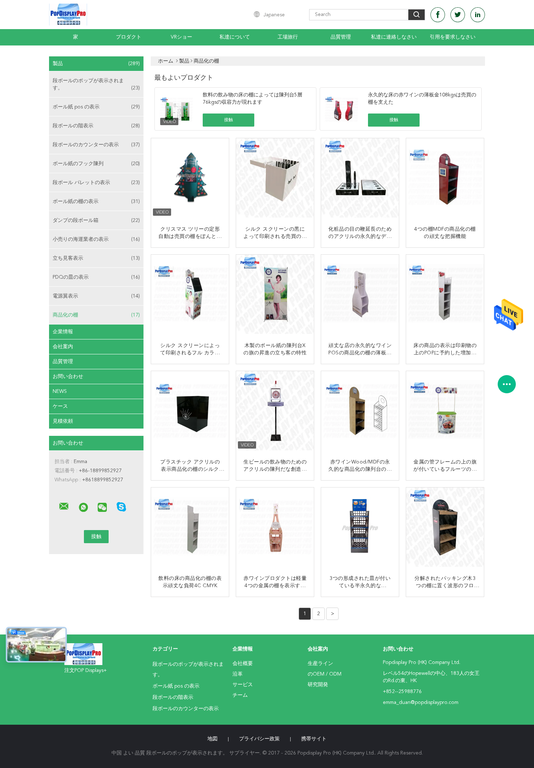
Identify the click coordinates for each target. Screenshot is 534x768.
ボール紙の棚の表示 (96, 201)
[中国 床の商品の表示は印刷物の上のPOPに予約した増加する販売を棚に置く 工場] (445, 294)
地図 (212, 738)
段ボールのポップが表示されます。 (96, 84)
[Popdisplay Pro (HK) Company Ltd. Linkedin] (477, 14)
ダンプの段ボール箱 (96, 220)
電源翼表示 (96, 296)
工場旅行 (288, 37)
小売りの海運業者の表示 (96, 239)
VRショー (181, 37)
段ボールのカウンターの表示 (96, 144)
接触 (228, 120)
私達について (234, 37)
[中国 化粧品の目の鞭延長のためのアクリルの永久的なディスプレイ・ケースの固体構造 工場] (360, 178)
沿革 (237, 674)
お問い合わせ (68, 376)
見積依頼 (63, 421)
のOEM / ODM (324, 674)
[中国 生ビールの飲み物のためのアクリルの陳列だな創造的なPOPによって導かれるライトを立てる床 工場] (275, 410)
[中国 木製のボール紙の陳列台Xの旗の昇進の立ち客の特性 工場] (275, 294)
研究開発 (318, 684)
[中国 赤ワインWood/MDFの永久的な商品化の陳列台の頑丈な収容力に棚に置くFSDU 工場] (360, 410)
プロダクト (128, 37)
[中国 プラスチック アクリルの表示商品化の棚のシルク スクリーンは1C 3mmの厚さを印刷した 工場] (190, 410)
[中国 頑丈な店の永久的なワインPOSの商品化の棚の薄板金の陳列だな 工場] (360, 294)
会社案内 (63, 346)
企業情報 (63, 331)
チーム (240, 695)
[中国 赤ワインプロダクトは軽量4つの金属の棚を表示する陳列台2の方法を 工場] (275, 527)
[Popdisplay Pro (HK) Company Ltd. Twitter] (457, 14)
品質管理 (341, 37)
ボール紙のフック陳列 (96, 163)
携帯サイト (314, 738)
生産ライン (320, 663)
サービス (242, 684)
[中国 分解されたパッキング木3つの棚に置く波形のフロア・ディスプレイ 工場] (445, 527)
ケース (60, 406)
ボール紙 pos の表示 (96, 107)
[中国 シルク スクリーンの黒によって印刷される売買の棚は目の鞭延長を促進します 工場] (275, 178)
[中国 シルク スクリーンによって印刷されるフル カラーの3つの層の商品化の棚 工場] (190, 294)
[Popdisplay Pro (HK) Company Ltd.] (64, 506)
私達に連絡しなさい (394, 37)
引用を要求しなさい (453, 37)
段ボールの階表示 (96, 125)
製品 (96, 63)
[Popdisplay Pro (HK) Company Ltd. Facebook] (437, 14)
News (60, 391)
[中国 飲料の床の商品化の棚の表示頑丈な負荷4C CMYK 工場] (190, 527)
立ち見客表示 (96, 258)
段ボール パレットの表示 (96, 182)
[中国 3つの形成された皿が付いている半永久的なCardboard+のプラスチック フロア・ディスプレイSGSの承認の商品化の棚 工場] (360, 527)
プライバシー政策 (259, 738)
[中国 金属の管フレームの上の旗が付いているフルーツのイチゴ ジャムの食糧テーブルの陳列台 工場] (445, 410)
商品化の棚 (96, 315)
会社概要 (242, 663)
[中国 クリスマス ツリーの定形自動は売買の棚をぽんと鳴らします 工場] (190, 178)
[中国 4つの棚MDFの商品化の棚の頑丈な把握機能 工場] (445, 178)
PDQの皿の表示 (96, 277)
